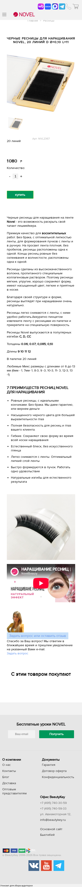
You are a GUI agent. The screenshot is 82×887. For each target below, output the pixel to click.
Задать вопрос (17, 653)
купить (20, 195)
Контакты (9, 771)
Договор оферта (54, 771)
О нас (6, 765)
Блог (5, 777)
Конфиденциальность (58, 777)
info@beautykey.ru (53, 820)
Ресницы (48, 20)
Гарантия (48, 765)
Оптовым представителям (14, 791)
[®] (23, 15)
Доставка (9, 783)
